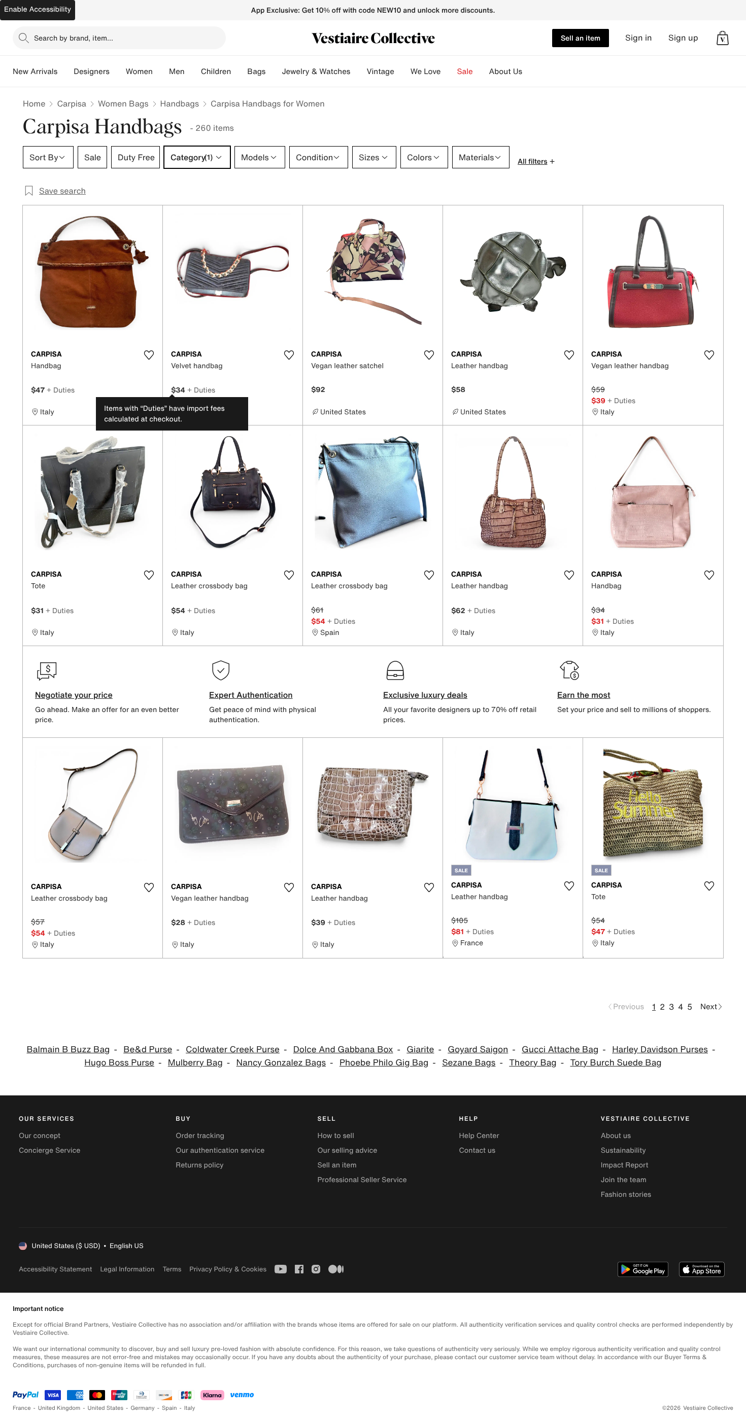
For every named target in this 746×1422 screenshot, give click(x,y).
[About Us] (530, 71)
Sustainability (623, 1150)
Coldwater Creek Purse (233, 1049)
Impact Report (625, 1165)
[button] (723, 38)
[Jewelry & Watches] (358, 71)
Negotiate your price (74, 695)
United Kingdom (59, 1408)
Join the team (624, 1180)
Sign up (683, 37)
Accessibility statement (55, 1269)
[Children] (239, 71)
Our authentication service (220, 1150)
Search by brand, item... (73, 37)
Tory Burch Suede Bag (615, 1062)
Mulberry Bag (195, 1062)
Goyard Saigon (478, 1049)
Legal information (127, 1269)
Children (216, 71)
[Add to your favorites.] (149, 355)
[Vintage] (402, 71)
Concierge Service (49, 1150)
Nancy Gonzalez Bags (281, 1062)
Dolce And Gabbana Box (343, 1049)
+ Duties (61, 389)
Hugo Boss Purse (119, 1062)
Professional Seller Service (361, 1180)
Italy (189, 1408)
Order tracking (200, 1135)
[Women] (161, 71)
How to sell (335, 1135)
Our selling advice (347, 1150)
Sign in (638, 37)
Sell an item (580, 37)
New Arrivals (35, 71)
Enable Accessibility (37, 9)
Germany (142, 1408)
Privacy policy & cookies (227, 1269)
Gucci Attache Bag (560, 1049)
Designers (92, 71)
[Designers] (118, 71)
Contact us (477, 1150)
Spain (169, 1408)
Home (34, 103)
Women (139, 71)
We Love (426, 71)
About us (616, 1135)
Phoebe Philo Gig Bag (384, 1062)
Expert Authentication (251, 695)
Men (177, 71)
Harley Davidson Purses (660, 1049)
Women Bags (123, 103)
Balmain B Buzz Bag (68, 1049)
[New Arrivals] (65, 71)
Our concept (39, 1135)
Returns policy (199, 1165)
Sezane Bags (468, 1062)
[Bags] (273, 71)
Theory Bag (532, 1062)
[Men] (193, 71)
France (22, 1408)
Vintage (380, 71)
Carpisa (71, 103)
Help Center (479, 1135)
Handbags (179, 103)
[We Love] (449, 71)
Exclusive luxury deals (425, 695)
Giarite (420, 1049)
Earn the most (584, 695)
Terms (171, 1269)
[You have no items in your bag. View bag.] (723, 38)
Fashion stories (626, 1194)
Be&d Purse (147, 1049)
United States (106, 1408)
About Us (505, 71)
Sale (465, 71)
